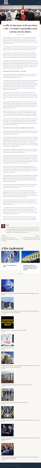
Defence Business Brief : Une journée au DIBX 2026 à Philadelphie (13, 330)
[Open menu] (39, 2)
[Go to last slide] (3, 262)
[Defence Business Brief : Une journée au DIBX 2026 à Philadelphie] (20, 322)
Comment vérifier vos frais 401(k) (7, 347)
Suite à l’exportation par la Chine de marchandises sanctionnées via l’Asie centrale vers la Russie (9, 238)
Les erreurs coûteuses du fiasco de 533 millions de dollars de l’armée (14, 402)
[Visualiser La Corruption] (6, 2)
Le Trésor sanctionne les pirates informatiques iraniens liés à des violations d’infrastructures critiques (20, 420)
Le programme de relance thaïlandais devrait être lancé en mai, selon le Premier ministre (31, 237)
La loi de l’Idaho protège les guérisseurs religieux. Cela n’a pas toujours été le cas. (16, 384)
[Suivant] (38, 262)
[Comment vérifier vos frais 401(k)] (20, 340)
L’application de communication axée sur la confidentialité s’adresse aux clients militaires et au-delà (20, 293)
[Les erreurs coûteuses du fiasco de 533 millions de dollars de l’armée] (20, 394)
